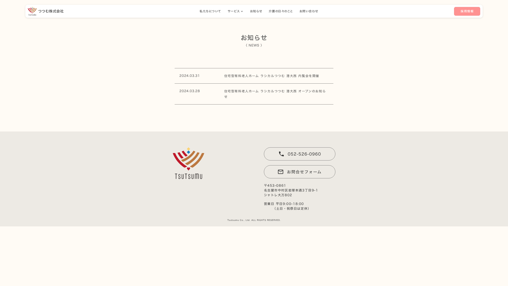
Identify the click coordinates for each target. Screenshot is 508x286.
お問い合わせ (308, 11)
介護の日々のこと (281, 11)
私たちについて (210, 11)
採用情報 (467, 11)
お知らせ (256, 11)
